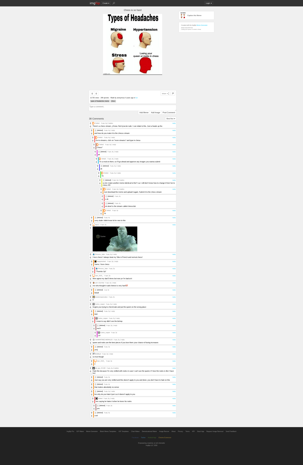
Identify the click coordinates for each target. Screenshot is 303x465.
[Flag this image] (173, 94)
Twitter (143, 437)
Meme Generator (202, 25)
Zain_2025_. (99, 275)
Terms (187, 431)
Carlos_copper (100, 304)
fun (137, 98)
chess (113, 101)
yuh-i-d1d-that (99, 283)
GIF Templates (124, 431)
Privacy (180, 431)
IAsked (100, 398)
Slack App (200, 431)
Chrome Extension (164, 437)
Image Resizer (164, 431)
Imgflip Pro (70, 431)
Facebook (135, 437)
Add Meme (144, 113)
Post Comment (169, 113)
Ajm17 (97, 224)
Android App (152, 437)
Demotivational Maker (149, 431)
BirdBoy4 (98, 354)
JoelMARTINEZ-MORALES (104, 339)
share (164, 93)
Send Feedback (231, 431)
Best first (170, 119)
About (174, 431)
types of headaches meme (100, 101)
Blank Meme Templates (108, 431)
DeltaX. (97, 123)
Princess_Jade (100, 254)
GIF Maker (80, 431)
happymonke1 (101, 261)
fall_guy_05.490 (100, 368)
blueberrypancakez (101, 297)
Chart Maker (135, 431)
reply (174, 123)
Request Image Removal (214, 431)
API (193, 431)
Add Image (155, 113)
